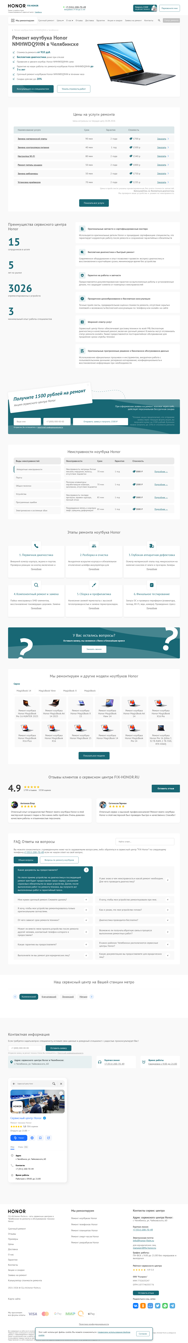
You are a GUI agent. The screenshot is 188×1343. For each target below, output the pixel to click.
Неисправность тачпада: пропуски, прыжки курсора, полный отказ (79, 497)
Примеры (13, 1239)
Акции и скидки (115, 20)
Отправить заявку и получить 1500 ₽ (101, 421)
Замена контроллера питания (33, 147)
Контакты (148, 20)
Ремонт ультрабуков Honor (85, 1242)
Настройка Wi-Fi (26, 156)
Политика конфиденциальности (94, 1324)
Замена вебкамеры (28, 173)
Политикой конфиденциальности (70, 1053)
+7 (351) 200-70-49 (76, 7)
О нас (69, 20)
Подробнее (36, 569)
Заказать (161, 138)
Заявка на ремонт (133, 20)
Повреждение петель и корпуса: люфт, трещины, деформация (81, 509)
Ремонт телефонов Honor (84, 1224)
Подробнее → (161, 471)
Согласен (143, 1333)
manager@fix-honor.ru (144, 1247)
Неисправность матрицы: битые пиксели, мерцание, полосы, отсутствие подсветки (81, 471)
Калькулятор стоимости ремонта (25, 1280)
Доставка (89, 20)
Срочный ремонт (46, 20)
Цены (59, 20)
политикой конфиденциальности (50, 427)
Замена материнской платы (32, 138)
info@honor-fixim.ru (143, 1240)
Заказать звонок (94, 649)
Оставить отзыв (166, 788)
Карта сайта (14, 1298)
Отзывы (79, 20)
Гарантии (100, 20)
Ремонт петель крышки (30, 164)
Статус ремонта (171, 20)
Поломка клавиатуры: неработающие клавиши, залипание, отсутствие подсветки (81, 484)
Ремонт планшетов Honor (84, 1230)
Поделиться (135, 1305)
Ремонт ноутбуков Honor (84, 1218)
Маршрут (21, 1138)
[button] (15, 996)
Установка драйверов (29, 182)
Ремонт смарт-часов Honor (85, 1236)
